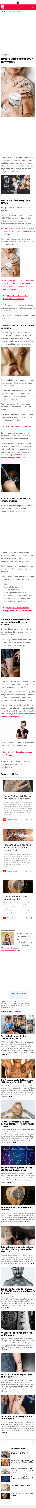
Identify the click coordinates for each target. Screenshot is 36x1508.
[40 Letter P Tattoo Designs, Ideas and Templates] (18, 1404)
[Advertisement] (18, 31)
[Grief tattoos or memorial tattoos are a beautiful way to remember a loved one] (18, 1235)
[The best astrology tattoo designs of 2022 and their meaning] (18, 1155)
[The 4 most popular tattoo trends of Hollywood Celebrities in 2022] (18, 1068)
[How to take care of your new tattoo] (5, 1487)
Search (33, 1441)
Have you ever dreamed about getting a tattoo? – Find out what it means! (17, 1124)
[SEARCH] (33, 7)
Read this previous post (10, 228)
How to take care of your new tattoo (17, 1004)
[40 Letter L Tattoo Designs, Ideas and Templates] (18, 1362)
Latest (18, 3)
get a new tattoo (9, 1001)
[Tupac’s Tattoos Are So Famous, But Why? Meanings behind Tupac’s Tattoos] (18, 1277)
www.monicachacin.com (10, 951)
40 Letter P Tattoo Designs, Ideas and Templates (16, 1417)
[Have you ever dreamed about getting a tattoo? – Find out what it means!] (18, 1109)
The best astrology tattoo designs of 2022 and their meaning (17, 1168)
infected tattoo (8, 1006)
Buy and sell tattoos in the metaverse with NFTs (13, 1037)
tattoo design (8, 1008)
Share (3, 69)
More (5, 1055)
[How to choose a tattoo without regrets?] (18, 1195)
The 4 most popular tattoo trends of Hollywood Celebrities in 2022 (17, 1081)
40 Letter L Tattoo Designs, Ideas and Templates (16, 1375)
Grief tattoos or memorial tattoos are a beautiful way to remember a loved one (17, 1249)
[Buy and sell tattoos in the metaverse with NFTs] (18, 1024)
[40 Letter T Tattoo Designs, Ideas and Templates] (18, 1320)
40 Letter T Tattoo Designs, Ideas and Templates (16, 1334)
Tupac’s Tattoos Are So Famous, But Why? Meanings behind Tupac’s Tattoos (18, 1291)
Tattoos (16, 1012)
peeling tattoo (24, 1006)
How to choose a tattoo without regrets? (16, 1208)
